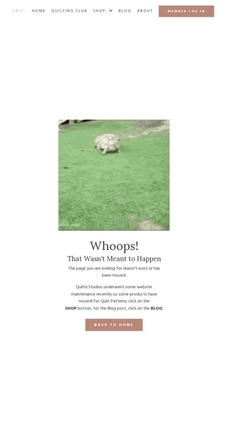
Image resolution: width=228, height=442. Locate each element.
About (145, 11)
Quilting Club (69, 11)
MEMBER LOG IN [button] (186, 11)
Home (39, 11)
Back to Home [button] (114, 325)
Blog (125, 11)
